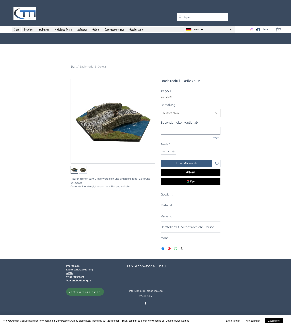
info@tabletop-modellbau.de (146, 290)
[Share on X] (182, 249)
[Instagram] (251, 29)
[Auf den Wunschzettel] (217, 163)
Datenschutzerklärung (177, 320)
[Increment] (173, 151)
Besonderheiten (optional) (179, 122)
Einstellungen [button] (233, 320)
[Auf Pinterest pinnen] (169, 249)
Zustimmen (274, 320)
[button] (278, 29)
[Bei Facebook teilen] (163, 249)
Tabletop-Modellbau (146, 266)
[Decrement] (163, 151)
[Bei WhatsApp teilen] (176, 249)
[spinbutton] (168, 151)
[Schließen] (287, 320)
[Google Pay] (190, 181)
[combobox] (190, 113)
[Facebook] (145, 303)
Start (73, 66)
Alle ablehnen (253, 320)
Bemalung (169, 105)
